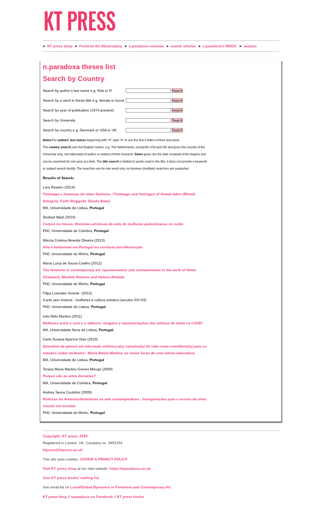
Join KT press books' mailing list (71, 478)
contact (250, 46)
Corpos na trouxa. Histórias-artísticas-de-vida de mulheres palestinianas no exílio (113, 224)
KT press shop (59, 46)
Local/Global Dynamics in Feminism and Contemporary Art (120, 487)
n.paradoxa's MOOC (220, 46)
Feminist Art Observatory (100, 46)
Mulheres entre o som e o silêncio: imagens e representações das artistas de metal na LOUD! (123, 323)
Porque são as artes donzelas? (69, 376)
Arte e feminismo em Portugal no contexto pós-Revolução (92, 247)
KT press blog (55, 497)
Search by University (59, 120)
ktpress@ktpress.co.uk (63, 450)
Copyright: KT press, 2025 (65, 436)
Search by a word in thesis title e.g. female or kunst (83, 100)
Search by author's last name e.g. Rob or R (77, 91)
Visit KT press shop (59, 469)
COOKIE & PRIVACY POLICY (103, 459)
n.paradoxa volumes (146, 46)
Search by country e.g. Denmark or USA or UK (79, 130)
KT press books (130, 497)
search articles (183, 46)
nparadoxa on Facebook (92, 497)
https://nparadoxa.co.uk (130, 469)
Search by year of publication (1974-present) (78, 110)
